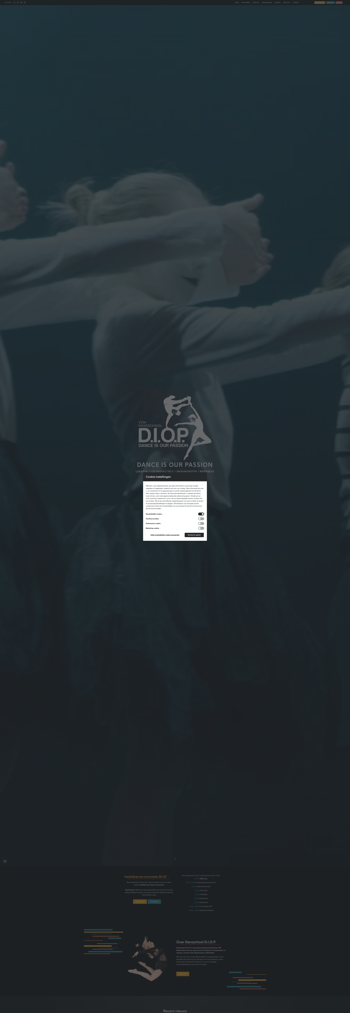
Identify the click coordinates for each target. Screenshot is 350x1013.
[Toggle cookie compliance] (201, 518)
